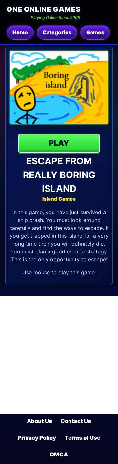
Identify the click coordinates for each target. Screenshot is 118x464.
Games (95, 32)
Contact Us (76, 421)
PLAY (59, 143)
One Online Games (43, 9)
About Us (39, 421)
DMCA (59, 454)
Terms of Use (82, 438)
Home (20, 32)
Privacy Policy (37, 438)
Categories (57, 32)
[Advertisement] (59, 355)
